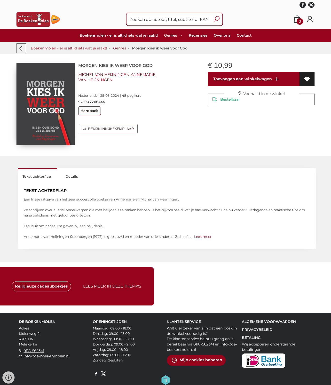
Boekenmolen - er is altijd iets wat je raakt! (119, 35)
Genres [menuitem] (171, 35)
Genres (119, 48)
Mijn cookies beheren (200, 360)
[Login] (310, 19)
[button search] (216, 19)
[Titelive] (165, 379)
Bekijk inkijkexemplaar (110, 129)
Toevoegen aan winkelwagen (242, 79)
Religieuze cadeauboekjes (41, 286)
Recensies (198, 35)
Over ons (222, 35)
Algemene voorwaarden (269, 321)
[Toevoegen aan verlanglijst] (307, 79)
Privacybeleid (257, 329)
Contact (244, 35)
